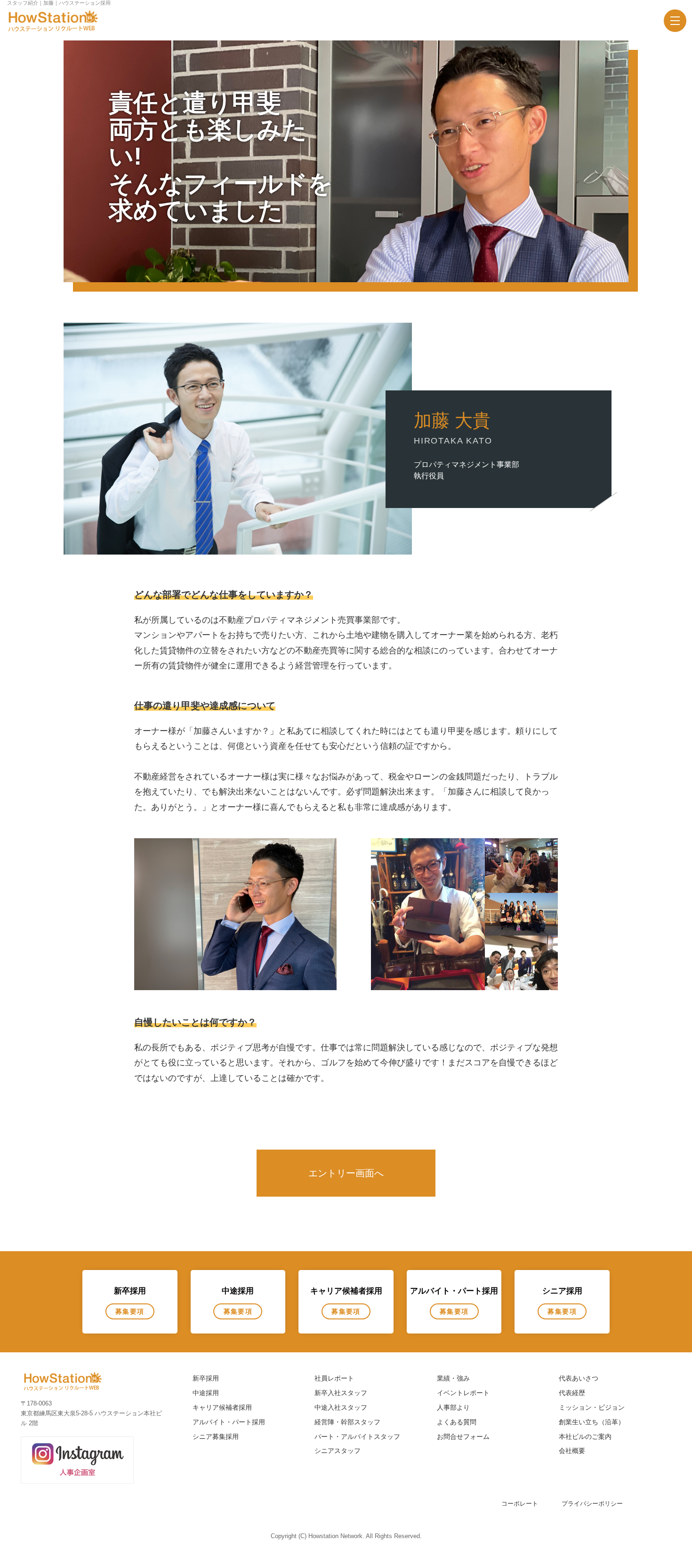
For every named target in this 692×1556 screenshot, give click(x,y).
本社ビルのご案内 (585, 1436)
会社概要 (572, 1450)
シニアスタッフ (337, 1450)
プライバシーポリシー (592, 1503)
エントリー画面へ (346, 1173)
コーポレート (519, 1503)
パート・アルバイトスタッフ (357, 1436)
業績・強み (453, 1378)
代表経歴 (572, 1393)
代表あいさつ (578, 1378)
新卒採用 (206, 1378)
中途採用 (206, 1393)
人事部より (453, 1407)
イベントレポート (463, 1393)
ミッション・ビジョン (592, 1407)
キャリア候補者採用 (222, 1407)
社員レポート (334, 1378)
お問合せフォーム (463, 1436)
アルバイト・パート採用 (229, 1422)
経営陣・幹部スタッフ (347, 1422)
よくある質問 (456, 1422)
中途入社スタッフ (340, 1407)
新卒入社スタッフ (340, 1393)
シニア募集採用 (216, 1436)
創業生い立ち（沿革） (592, 1422)
